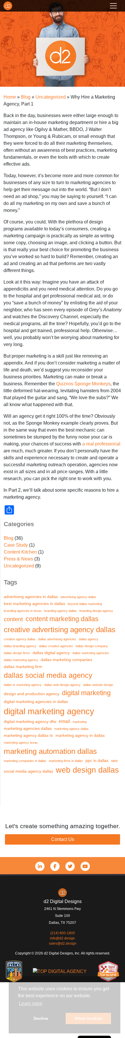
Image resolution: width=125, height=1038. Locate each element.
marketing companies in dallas (25, 761)
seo (114, 760)
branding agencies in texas (23, 611)
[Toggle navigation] (113, 6)
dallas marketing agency (21, 660)
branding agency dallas (60, 611)
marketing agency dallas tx (28, 735)
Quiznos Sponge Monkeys (83, 383)
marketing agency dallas (71, 728)
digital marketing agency (49, 711)
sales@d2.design (62, 943)
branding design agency (96, 611)
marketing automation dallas (50, 751)
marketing (80, 722)
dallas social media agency (48, 675)
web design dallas (87, 769)
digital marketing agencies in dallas (36, 702)
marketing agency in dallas (80, 735)
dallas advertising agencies (57, 639)
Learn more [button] (30, 1003)
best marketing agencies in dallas (34, 604)
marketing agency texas (21, 742)
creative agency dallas (19, 639)
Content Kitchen (20, 551)
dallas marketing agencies (90, 653)
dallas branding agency (20, 646)
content (13, 619)
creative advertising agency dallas (59, 629)
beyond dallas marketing (85, 604)
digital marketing (86, 693)
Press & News (18, 558)
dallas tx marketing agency (23, 685)
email (64, 721)
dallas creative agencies (56, 646)
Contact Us (62, 839)
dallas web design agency (62, 685)
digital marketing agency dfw (30, 721)
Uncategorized (19, 565)
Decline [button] (40, 1018)
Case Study (16, 545)
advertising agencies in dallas (31, 597)
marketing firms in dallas (66, 761)
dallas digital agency (51, 653)
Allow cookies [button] (88, 1018)
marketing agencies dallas (28, 728)
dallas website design (98, 685)
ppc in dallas (96, 760)
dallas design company (92, 646)
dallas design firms (17, 653)
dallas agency (88, 639)
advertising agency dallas (78, 597)
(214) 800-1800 (62, 933)
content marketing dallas (62, 619)
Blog (8, 538)
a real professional (101, 443)
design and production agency (31, 694)
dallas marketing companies (66, 660)
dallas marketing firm (23, 667)
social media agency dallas (28, 771)
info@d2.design (62, 938)
